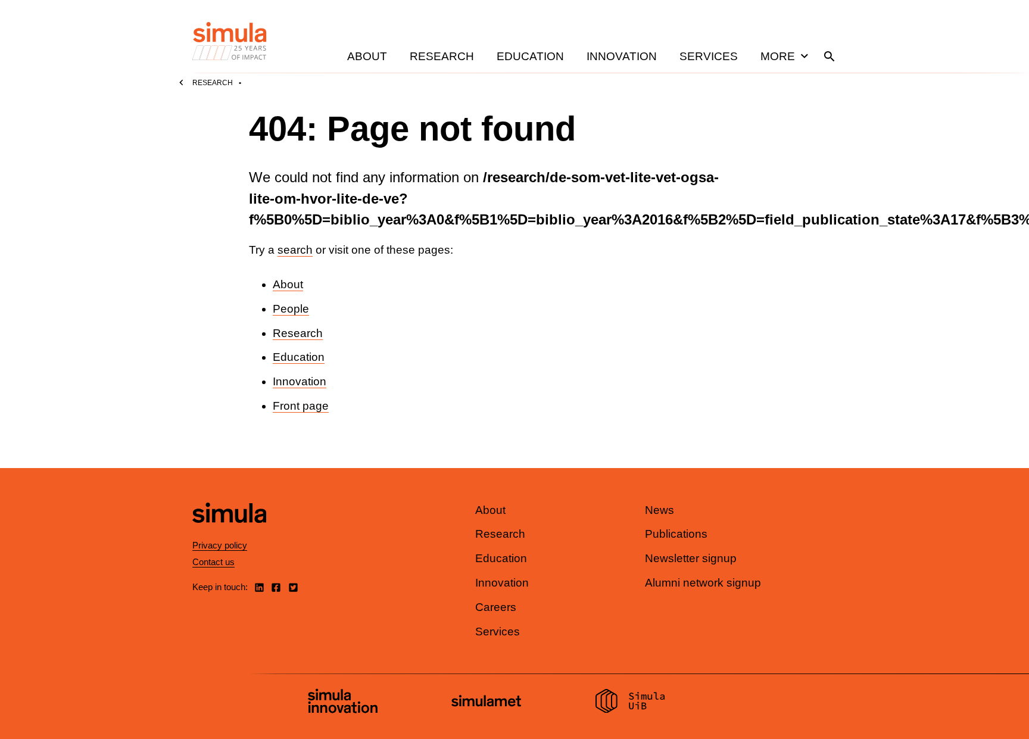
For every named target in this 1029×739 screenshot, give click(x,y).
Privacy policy (219, 545)
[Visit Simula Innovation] (343, 702)
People (291, 309)
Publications (676, 534)
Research (442, 56)
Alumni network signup (703, 582)
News (659, 510)
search (295, 250)
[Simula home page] (229, 532)
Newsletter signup (691, 558)
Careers (495, 607)
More (777, 56)
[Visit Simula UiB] (630, 702)
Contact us (213, 562)
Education (530, 56)
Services (708, 56)
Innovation (622, 56)
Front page (301, 406)
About (367, 56)
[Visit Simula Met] (486, 702)
